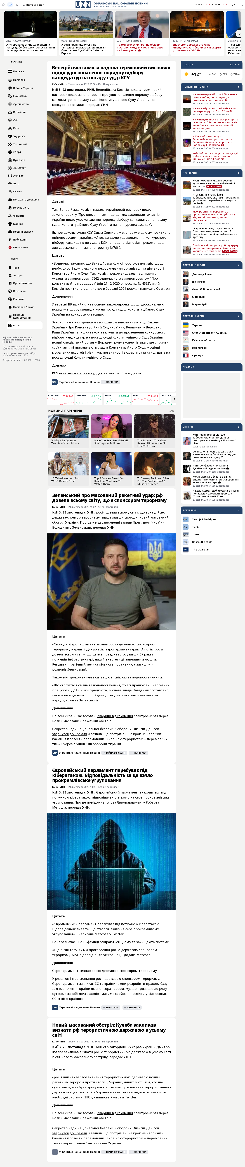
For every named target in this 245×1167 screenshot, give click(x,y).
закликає (86, 983)
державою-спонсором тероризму (129, 970)
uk (233, 4)
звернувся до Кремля (69, 734)
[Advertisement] (211, 395)
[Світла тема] (3, 4)
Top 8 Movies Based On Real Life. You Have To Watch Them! (109, 481)
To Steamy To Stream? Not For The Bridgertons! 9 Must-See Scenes (153, 481)
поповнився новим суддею (81, 373)
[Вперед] (240, 33)
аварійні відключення (115, 716)
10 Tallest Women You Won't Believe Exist (65, 479)
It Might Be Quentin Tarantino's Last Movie (65, 441)
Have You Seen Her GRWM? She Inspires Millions (111, 441)
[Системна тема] (10, 4)
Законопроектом (66, 322)
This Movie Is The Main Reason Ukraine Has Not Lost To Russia (152, 443)
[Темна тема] (17, 4)
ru (241, 4)
